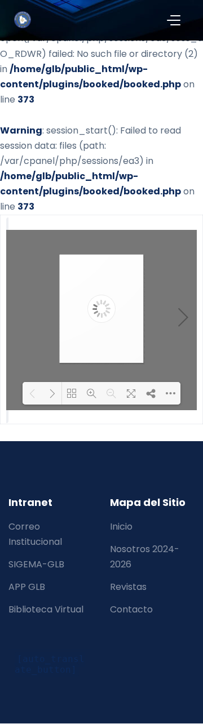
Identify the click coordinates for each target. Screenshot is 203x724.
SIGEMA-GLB (36, 564)
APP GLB (26, 586)
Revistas (128, 586)
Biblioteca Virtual (45, 609)
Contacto (131, 609)
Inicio (121, 526)
